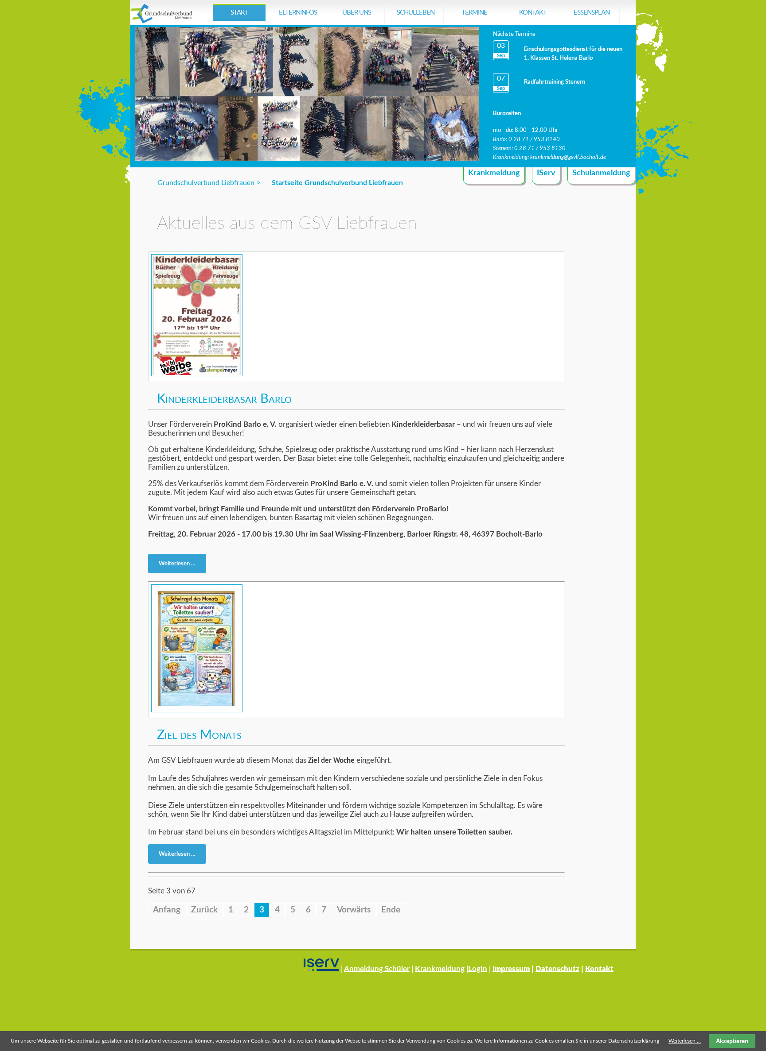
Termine (474, 12)
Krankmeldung (494, 173)
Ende (390, 910)
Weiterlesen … (180, 565)
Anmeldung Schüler (377, 968)
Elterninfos (298, 12)
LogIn (477, 968)
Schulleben (415, 12)
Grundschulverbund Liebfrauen (205, 182)
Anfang (166, 910)
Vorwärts (354, 910)
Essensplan (592, 12)
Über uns (356, 12)
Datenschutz (557, 968)
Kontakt (533, 12)
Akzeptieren (732, 1041)
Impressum (511, 968)
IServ (546, 173)
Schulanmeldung (601, 173)
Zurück (204, 910)
